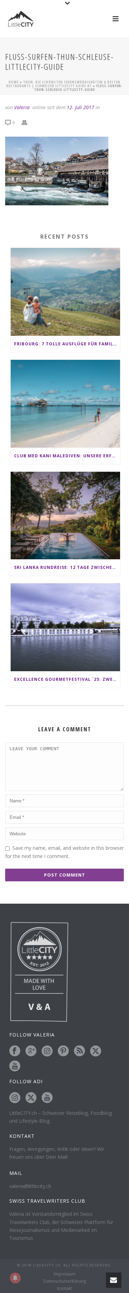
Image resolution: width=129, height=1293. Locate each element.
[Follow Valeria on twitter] (95, 1051)
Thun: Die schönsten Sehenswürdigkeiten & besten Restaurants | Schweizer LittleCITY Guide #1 (63, 84)
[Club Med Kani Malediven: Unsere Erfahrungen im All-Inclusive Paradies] (65, 404)
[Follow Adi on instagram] (14, 1098)
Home (14, 82)
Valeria (22, 107)
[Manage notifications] (15, 1277)
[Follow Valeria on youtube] (14, 1066)
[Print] (28, 122)
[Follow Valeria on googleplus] (30, 1051)
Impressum (65, 1274)
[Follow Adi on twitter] (30, 1098)
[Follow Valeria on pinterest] (63, 1051)
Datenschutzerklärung (64, 1281)
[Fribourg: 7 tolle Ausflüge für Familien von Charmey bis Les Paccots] (65, 292)
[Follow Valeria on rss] (79, 1051)
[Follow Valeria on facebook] (14, 1051)
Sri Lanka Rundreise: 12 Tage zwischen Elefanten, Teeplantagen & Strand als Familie (67, 567)
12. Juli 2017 (80, 107)
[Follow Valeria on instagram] (47, 1051)
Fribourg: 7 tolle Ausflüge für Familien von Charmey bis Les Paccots (67, 344)
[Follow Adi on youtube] (47, 1098)
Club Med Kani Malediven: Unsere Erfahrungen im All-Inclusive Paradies (67, 456)
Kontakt (64, 1288)
